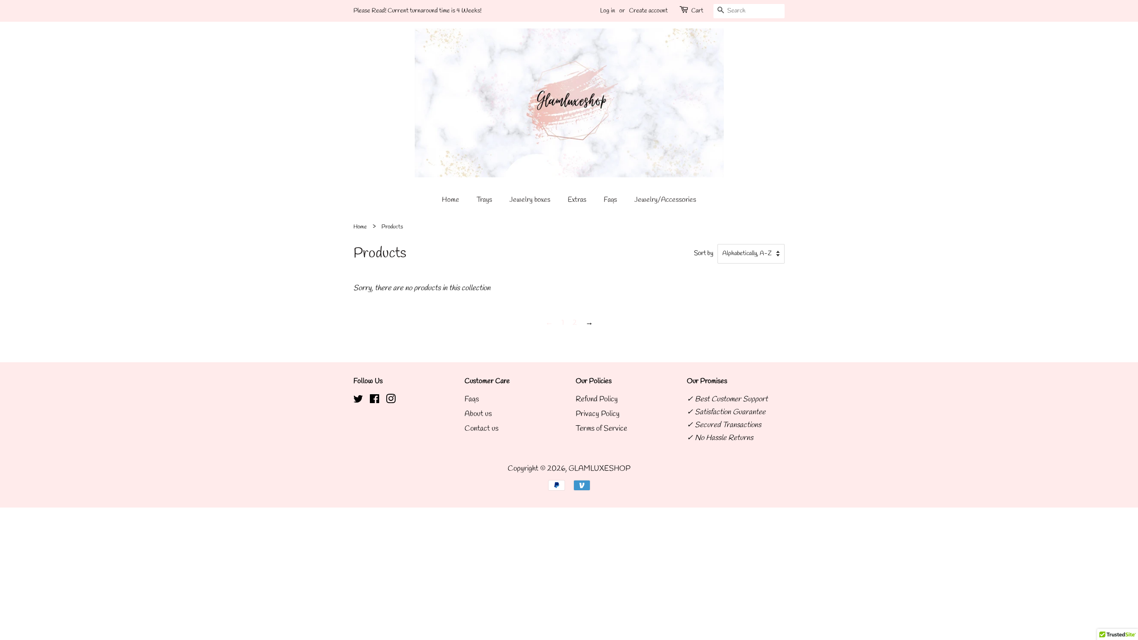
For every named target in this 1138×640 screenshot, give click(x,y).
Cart (697, 11)
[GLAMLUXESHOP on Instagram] (391, 401)
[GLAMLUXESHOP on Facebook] (374, 401)
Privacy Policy (598, 414)
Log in (607, 11)
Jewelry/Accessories (665, 199)
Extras (577, 199)
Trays (484, 199)
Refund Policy (597, 399)
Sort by (703, 253)
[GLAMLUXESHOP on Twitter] (358, 401)
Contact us (481, 429)
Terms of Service (601, 429)
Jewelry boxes (529, 199)
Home (450, 199)
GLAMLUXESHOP (599, 469)
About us (478, 414)
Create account (648, 11)
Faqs (610, 199)
